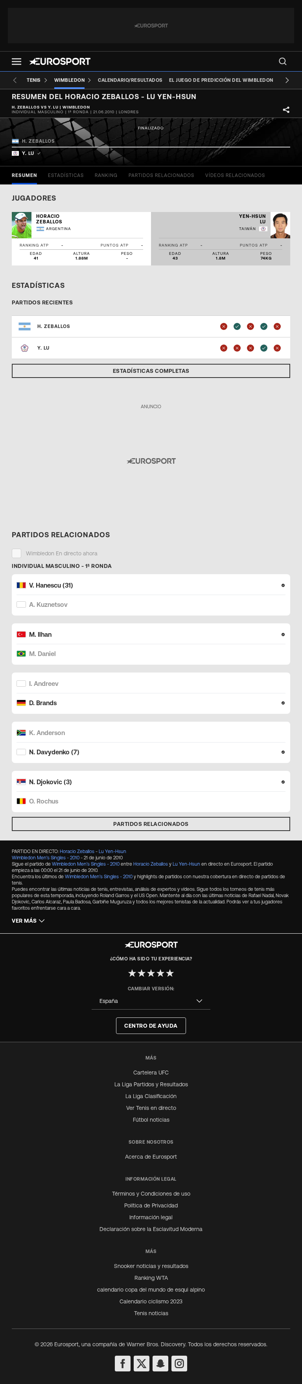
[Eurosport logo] (59, 61)
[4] (160, 973)
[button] (16, 61)
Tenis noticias (151, 1313)
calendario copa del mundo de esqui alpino (151, 1289)
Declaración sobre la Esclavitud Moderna (151, 1229)
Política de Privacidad (151, 1205)
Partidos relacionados (151, 824)
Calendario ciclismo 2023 (151, 1301)
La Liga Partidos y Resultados (151, 1084)
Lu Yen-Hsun (112, 851)
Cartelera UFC (151, 1072)
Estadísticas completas (151, 371)
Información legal (151, 1217)
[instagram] (179, 1363)
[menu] (282, 61)
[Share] (286, 110)
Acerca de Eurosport (151, 1157)
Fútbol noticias (151, 1120)
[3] (151, 973)
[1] (132, 973)
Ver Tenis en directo (151, 1108)
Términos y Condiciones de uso (151, 1193)
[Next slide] (287, 80)
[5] (170, 973)
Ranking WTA (151, 1278)
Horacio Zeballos (77, 851)
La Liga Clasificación (151, 1096)
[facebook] (123, 1363)
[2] (141, 973)
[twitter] (141, 1363)
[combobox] (151, 1001)
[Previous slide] (15, 80)
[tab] (24, 175)
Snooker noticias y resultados (151, 1266)
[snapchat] (160, 1363)
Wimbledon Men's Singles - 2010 (45, 858)
